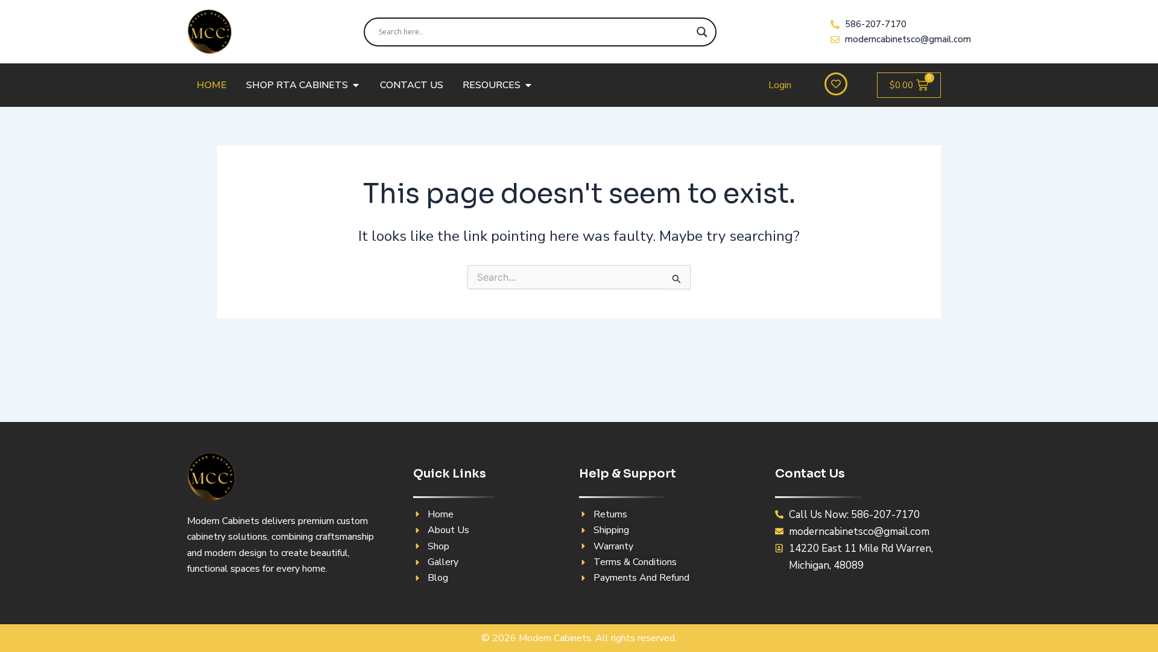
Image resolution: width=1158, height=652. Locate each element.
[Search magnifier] (702, 32)
